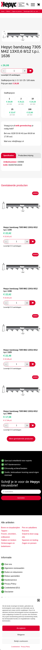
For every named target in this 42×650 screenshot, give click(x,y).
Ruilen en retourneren (13, 572)
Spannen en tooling (30, 540)
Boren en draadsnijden (10, 528)
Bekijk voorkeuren (21, 641)
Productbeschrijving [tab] (25, 155)
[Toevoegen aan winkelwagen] (30, 70)
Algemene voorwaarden (14, 568)
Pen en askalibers (29, 528)
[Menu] (31, 4)
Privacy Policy (25, 647)
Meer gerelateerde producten (21, 439)
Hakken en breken (8, 540)
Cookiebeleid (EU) (12, 588)
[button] (38, 600)
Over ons (8, 564)
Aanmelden (21, 498)
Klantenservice (10, 580)
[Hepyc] (17, 4)
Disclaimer (8, 592)
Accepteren (21, 628)
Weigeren (21, 635)
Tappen (4, 531)
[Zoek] (26, 4)
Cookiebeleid (15, 647)
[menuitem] (26, 4)
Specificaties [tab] (8, 155)
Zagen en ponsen (29, 543)
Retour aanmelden (12, 576)
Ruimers (25, 531)
